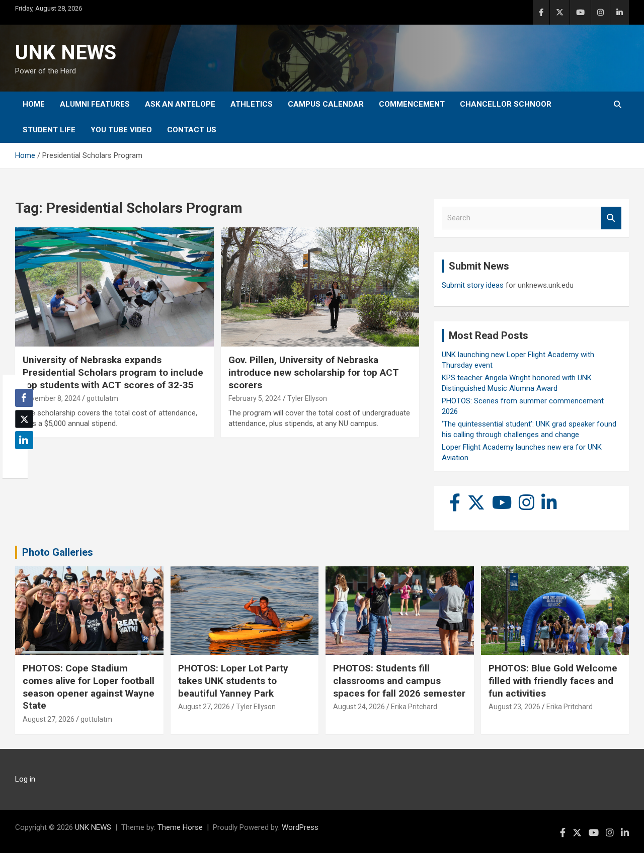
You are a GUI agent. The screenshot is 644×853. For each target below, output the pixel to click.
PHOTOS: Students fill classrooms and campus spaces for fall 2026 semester (399, 680)
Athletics (251, 104)
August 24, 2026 (359, 707)
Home (34, 104)
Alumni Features (95, 104)
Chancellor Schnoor (505, 104)
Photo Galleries (57, 552)
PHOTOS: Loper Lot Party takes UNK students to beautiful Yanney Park (233, 680)
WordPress (300, 827)
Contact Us (191, 129)
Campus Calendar (326, 104)
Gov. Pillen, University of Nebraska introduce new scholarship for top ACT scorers (313, 372)
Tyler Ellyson (307, 398)
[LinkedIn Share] (24, 440)
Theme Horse (180, 827)
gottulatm (102, 398)
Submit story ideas (473, 285)
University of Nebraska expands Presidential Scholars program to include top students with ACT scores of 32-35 (113, 372)
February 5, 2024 (254, 398)
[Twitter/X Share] (24, 419)
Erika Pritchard (414, 707)
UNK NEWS (65, 52)
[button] (21, 460)
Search (611, 218)
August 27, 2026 (48, 719)
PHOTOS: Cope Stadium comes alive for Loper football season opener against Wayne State (88, 686)
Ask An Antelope (180, 104)
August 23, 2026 (514, 707)
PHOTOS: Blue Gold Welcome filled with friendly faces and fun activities (553, 680)
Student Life (49, 129)
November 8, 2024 (51, 398)
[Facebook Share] (24, 398)
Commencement (412, 104)
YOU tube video (121, 129)
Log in (25, 779)
